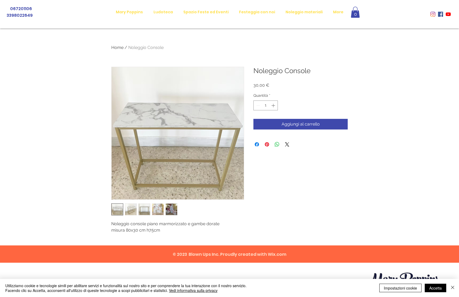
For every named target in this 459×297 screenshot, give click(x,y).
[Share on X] (287, 144)
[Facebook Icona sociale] (440, 14)
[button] (355, 12)
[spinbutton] (265, 105)
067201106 (21, 9)
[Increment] (273, 105)
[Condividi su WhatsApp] (277, 144)
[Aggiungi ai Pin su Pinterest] (267, 144)
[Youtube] (448, 14)
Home (117, 47)
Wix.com (277, 254)
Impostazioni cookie (400, 288)
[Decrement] (257, 105)
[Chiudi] (452, 288)
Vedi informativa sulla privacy (193, 290)
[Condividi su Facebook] (257, 144)
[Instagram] (432, 14)
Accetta (435, 288)
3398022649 (19, 15)
